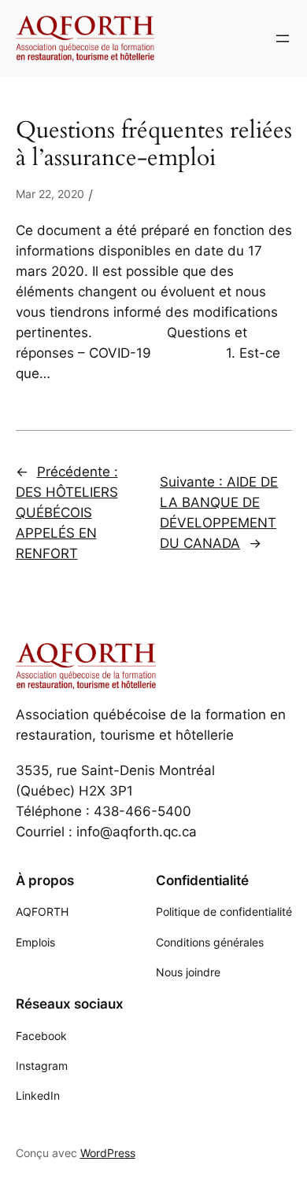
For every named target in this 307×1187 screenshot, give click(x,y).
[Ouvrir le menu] (282, 38)
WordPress (107, 1152)
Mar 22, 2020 (50, 193)
